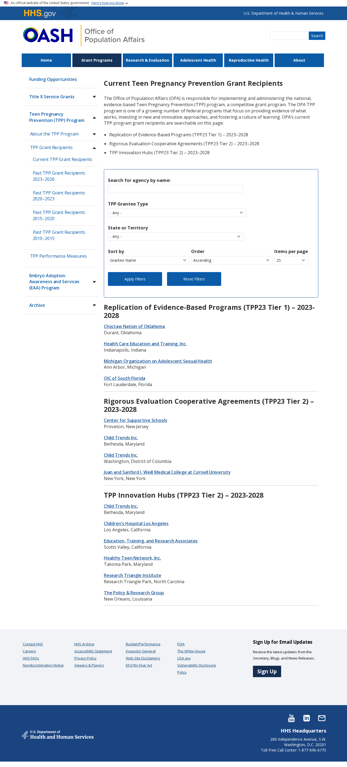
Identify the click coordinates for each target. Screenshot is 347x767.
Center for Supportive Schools (135, 420)
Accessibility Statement (93, 651)
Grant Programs (97, 60)
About (299, 60)
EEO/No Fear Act (139, 665)
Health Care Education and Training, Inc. (145, 344)
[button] (94, 97)
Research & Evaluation (147, 60)
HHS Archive (84, 644)
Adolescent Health (198, 60)
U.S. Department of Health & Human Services (283, 13)
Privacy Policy (85, 658)
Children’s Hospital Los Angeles (136, 523)
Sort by (116, 251)
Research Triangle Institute (132, 575)
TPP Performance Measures (58, 256)
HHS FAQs (31, 658)
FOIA (181, 644)
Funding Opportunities (53, 79)
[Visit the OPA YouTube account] (291, 717)
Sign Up (267, 671)
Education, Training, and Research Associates (151, 541)
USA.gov (184, 658)
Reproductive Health (248, 60)
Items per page (291, 251)
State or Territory (128, 228)
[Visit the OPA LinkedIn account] (306, 717)
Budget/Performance (143, 644)
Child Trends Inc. (121, 438)
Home (46, 60)
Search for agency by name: (139, 180)
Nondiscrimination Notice (43, 665)
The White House (191, 651)
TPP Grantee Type (128, 204)
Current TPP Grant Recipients (62, 159)
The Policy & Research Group (134, 593)
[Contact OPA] (321, 717)
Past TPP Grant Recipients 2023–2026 (59, 176)
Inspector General (141, 651)
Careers (29, 651)
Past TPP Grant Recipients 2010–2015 (59, 235)
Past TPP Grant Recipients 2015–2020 (59, 215)
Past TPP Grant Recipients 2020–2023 (59, 196)
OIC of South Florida (124, 378)
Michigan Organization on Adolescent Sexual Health (158, 361)
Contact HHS (33, 644)
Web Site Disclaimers (143, 658)
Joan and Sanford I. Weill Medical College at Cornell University (167, 472)
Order (197, 251)
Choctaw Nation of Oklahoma (134, 326)
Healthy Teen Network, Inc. (132, 558)
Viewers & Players (89, 665)
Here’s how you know (107, 3)
